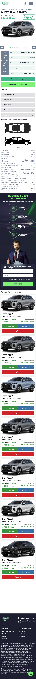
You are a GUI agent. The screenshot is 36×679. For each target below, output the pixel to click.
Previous (2, 47)
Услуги (4, 638)
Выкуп (3, 634)
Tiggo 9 (30, 9)
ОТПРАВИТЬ (18, 284)
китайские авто (25, 629)
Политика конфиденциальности (11, 666)
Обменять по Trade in (18, 84)
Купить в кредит (18, 79)
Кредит (4, 636)
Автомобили (14, 9)
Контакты (22, 631)
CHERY (23, 9)
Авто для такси (7, 631)
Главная (4, 9)
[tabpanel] (18, 29)
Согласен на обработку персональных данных (19, 279)
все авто (4, 629)
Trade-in (22, 634)
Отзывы (22, 636)
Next (34, 47)
